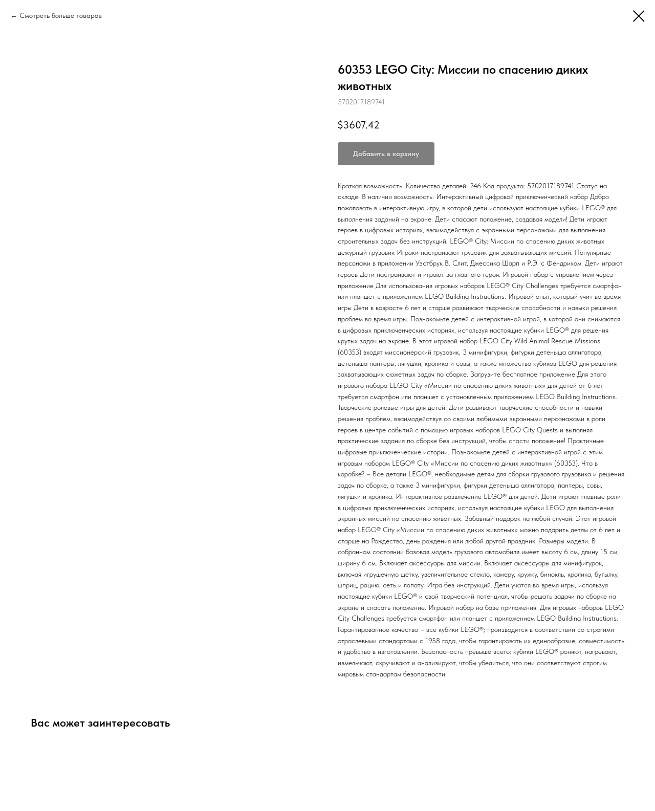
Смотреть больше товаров (60, 15)
